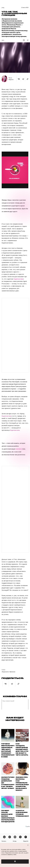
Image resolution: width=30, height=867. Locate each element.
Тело (3, 40)
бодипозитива (18, 279)
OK (15, 861)
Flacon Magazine (11, 78)
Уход (3, 7)
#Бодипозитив (5, 671)
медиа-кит (25, 841)
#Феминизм (12, 671)
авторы (14, 841)
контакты (4, 841)
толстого (19, 449)
